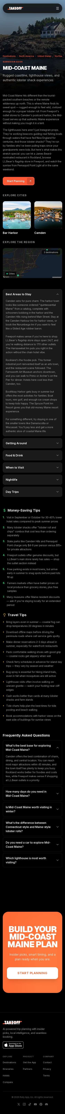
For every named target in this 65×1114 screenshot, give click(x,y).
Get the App (29, 1062)
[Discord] (46, 1104)
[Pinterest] (41, 1104)
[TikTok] (29, 1104)
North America (26, 56)
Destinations (9, 56)
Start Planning (32, 973)
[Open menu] (57, 8)
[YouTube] (35, 1104)
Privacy (47, 1069)
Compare (8, 1082)
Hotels (6, 1075)
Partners (27, 1069)
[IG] (24, 1104)
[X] (18, 1104)
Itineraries (8, 1069)
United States (44, 56)
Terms (46, 1075)
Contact (47, 1062)
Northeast (60, 56)
